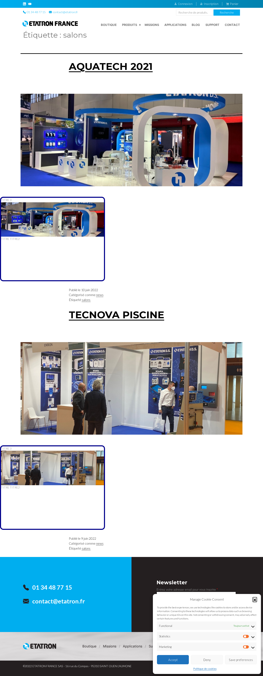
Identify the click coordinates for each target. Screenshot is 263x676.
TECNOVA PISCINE (116, 315)
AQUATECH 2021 (111, 66)
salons (86, 300)
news (100, 295)
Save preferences (241, 660)
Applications (175, 25)
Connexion (185, 4)
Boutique (109, 25)
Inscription (210, 4)
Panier (233, 4)
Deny (207, 660)
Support (212, 25)
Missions (152, 25)
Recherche (227, 12)
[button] (255, 599)
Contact (232, 25)
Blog (196, 25)
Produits (129, 25)
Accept (173, 660)
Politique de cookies (205, 668)
